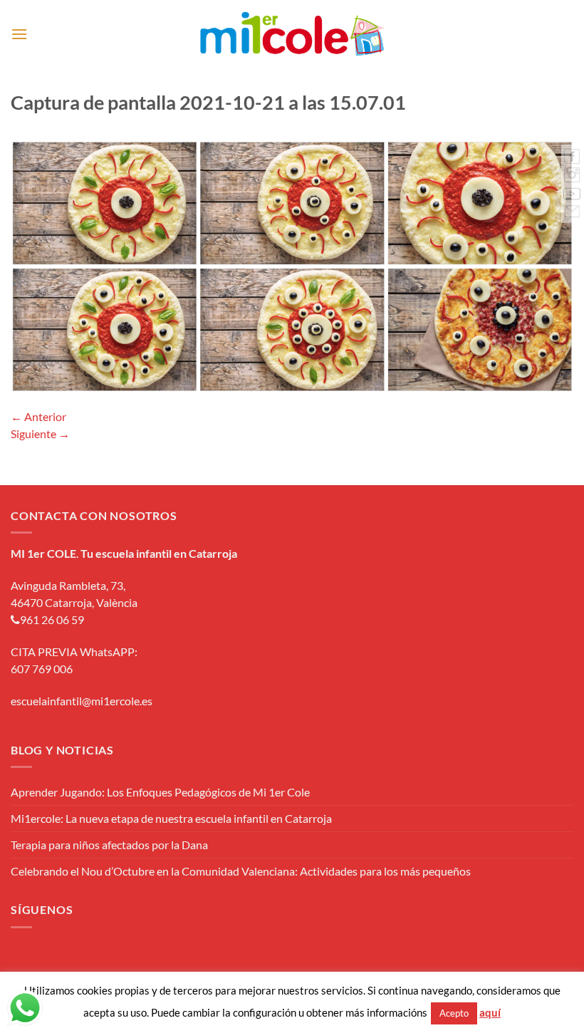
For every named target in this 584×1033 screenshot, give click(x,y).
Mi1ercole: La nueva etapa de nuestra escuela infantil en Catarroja (171, 818)
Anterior (38, 416)
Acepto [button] (454, 1013)
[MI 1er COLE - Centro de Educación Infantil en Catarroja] (292, 34)
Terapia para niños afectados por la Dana (109, 844)
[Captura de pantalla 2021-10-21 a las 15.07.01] (292, 264)
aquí (490, 1012)
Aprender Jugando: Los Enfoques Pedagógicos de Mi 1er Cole (160, 792)
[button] (19, 33)
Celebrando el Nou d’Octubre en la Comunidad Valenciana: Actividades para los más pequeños (241, 871)
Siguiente (40, 433)
